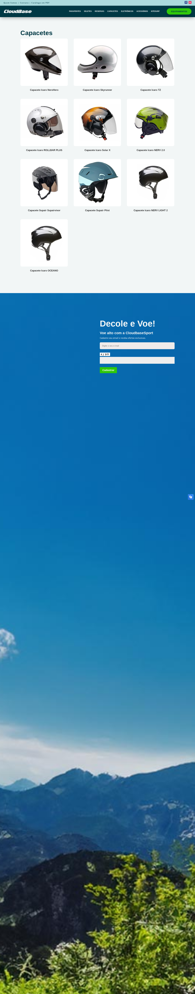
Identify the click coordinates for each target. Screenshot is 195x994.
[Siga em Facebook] (186, 2)
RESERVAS (99, 11)
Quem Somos (10, 3)
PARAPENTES (75, 11)
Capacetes (112, 11)
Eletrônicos (127, 11)
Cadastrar (108, 370)
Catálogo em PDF (40, 3)
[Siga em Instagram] (190, 2)
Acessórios (142, 11)
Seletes (88, 11)
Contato (24, 3)
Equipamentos (179, 11)
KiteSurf (155, 11)
